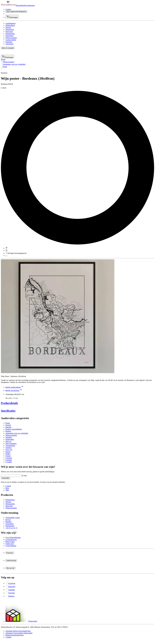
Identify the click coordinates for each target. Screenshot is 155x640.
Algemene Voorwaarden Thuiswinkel (18, 633)
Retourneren (9, 526)
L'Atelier (8, 462)
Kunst (5, 67)
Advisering (9, 44)
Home (3, 59)
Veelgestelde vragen (12, 518)
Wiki (7, 490)
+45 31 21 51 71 (11, 528)
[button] (57, 316)
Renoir (7, 452)
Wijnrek (8, 27)
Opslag (8, 456)
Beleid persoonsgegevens (14, 635)
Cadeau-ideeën (10, 40)
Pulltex (7, 454)
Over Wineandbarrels (13, 537)
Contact (8, 9)
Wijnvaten (9, 32)
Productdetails (9, 403)
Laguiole (8, 460)
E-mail (24, 476)
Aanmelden (5, 478)
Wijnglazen (9, 36)
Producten (9, 553)
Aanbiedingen (10, 23)
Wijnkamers (9, 30)
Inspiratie (8, 42)
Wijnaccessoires (11, 38)
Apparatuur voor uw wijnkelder (14, 64)
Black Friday (10, 542)
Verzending (9, 524)
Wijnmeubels (10, 34)
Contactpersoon (11, 540)
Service (8, 520)
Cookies (8, 637)
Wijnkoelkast (10, 25)
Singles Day (9, 544)
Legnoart (8, 458)
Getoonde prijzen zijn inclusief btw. (18, 631)
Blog (7, 488)
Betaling (8, 522)
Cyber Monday (10, 546)
